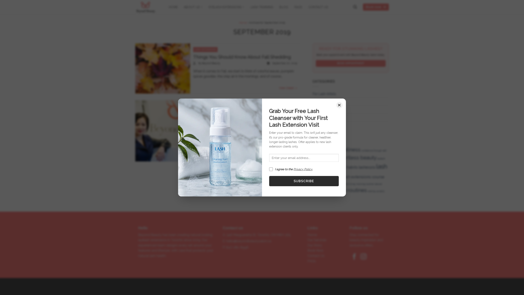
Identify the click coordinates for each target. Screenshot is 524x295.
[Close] (339, 105)
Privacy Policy (303, 169)
